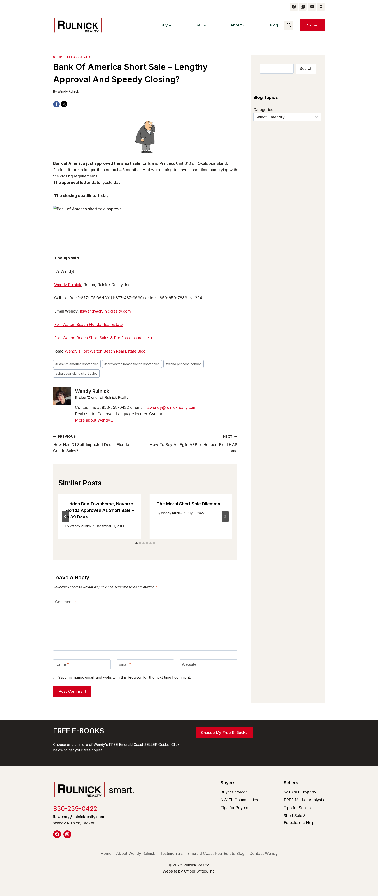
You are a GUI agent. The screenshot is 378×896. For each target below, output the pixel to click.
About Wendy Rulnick (135, 853)
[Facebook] (294, 7)
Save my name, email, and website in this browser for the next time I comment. (124, 677)
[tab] (136, 543)
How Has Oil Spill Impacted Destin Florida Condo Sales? (91, 444)
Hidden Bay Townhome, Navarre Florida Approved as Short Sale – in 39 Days (99, 510)
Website (189, 664)
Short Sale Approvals (72, 57)
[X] (64, 104)
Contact (312, 25)
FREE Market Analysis (304, 800)
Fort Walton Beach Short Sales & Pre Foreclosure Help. (103, 338)
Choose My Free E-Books (224, 732)
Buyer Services (233, 792)
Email (125, 664)
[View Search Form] (288, 25)
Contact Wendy (263, 853)
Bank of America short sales (77, 364)
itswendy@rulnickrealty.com (105, 311)
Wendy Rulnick (68, 91)
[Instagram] (303, 7)
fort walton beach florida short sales (132, 364)
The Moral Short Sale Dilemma (188, 503)
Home (105, 853)
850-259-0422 (75, 808)
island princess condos (184, 364)
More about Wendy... (94, 420)
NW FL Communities (239, 800)
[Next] (225, 516)
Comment (65, 601)
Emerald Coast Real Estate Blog (216, 853)
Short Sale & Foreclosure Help (299, 819)
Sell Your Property (300, 792)
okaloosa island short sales (76, 373)
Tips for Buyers (234, 807)
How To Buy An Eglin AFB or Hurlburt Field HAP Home (193, 444)
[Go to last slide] (65, 516)
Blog (274, 25)
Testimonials (171, 853)
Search (306, 68)
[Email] (312, 7)
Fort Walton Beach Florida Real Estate (88, 324)
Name (62, 664)
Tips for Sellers (297, 807)
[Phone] (321, 7)
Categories (263, 109)
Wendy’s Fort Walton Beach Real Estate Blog (105, 351)
